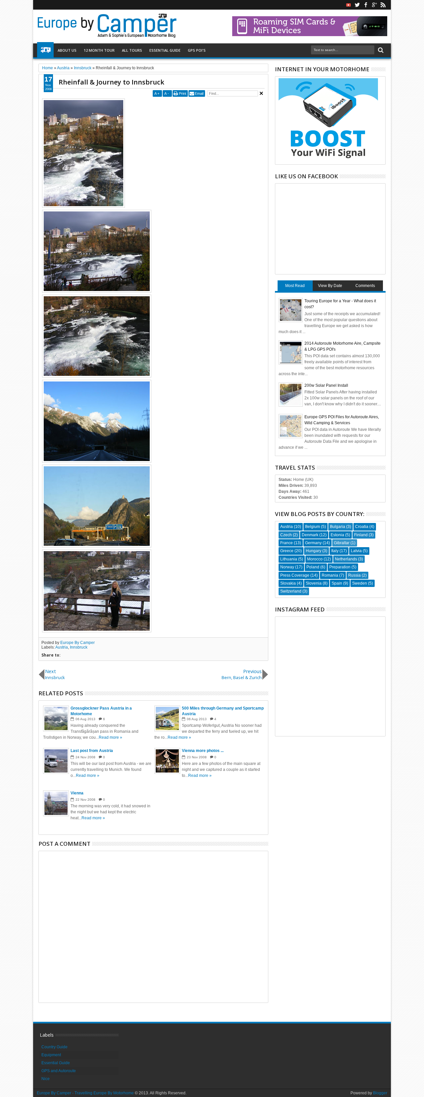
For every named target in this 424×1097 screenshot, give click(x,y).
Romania (330, 575)
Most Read (295, 285)
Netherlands (346, 559)
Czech (286, 535)
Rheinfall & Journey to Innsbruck (111, 82)
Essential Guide (165, 50)
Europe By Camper (77, 642)
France (286, 543)
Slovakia (288, 583)
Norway (287, 567)
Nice (45, 1078)
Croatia (361, 526)
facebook (365, 5)
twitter (357, 5)
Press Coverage (294, 575)
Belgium (312, 526)
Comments (365, 285)
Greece (286, 550)
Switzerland (290, 591)
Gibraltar (341, 543)
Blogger (380, 1093)
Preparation (339, 567)
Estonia (337, 535)
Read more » (110, 737)
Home (45, 50)
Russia (354, 575)
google (374, 5)
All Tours (132, 50)
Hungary (313, 550)
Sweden (359, 583)
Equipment (51, 1055)
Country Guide (54, 1047)
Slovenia (314, 583)
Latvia (356, 550)
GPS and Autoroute (58, 1070)
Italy (335, 550)
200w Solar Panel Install (326, 385)
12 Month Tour (99, 50)
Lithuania (288, 559)
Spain (337, 583)
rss (383, 5)
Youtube (348, 5)
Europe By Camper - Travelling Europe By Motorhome (85, 1093)
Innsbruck (78, 647)
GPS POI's (197, 50)
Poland (312, 567)
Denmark (310, 535)
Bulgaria (337, 526)
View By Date (330, 285)
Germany (313, 543)
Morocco (315, 559)
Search (380, 50)
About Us (67, 50)
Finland (361, 535)
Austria (61, 647)
